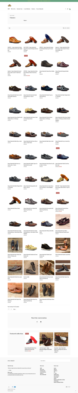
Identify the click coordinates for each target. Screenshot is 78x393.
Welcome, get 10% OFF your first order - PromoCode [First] (39, 0)
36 (68, 28)
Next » (14, 309)
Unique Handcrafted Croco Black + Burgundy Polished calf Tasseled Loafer (62, 231)
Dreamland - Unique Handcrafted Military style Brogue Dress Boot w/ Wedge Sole (60, 349)
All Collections (56, 381)
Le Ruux (14, 389)
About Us (55, 369)
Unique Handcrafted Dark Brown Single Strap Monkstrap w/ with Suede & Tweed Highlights (31, 232)
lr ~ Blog (55, 373)
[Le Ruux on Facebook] (66, 386)
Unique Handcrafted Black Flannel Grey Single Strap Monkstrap (30, 300)
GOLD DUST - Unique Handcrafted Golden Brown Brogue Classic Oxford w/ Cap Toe (62, 186)
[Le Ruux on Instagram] (69, 386)
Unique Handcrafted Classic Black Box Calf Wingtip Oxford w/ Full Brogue (15, 118)
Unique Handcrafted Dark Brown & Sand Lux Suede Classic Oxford (30, 118)
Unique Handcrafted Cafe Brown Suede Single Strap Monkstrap (46, 277)
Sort (9, 28)
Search (55, 368)
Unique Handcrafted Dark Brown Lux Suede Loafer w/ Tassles (14, 164)
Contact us (33, 9)
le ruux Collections (27, 9)
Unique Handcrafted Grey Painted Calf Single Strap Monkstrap (30, 209)
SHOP (9, 9)
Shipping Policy (56, 374)
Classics (55, 378)
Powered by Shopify (10, 390)
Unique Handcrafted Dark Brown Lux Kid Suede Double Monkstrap (15, 95)
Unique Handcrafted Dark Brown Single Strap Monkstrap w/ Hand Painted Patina (15, 231)
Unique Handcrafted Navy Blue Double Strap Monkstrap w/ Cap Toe (30, 95)
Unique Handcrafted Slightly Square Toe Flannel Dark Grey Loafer (30, 164)
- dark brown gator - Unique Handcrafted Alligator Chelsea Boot (46, 348)
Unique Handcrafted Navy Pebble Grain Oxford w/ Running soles (14, 255)
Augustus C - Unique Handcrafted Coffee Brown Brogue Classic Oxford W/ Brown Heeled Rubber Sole (62, 49)
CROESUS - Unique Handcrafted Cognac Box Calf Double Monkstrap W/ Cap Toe (46, 48)
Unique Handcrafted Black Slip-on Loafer (15, 141)
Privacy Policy (56, 377)
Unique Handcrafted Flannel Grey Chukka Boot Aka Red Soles (30, 348)
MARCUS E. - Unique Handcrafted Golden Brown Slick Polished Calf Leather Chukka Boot (15, 49)
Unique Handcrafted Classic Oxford (14, 208)
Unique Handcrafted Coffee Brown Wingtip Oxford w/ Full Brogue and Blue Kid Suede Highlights (62, 119)
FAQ (54, 372)
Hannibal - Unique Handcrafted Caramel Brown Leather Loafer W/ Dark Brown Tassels (14, 72)
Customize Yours (19, 9)
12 (65, 28)
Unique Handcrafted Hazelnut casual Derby (62, 254)
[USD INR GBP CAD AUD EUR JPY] (8, 387)
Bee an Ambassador (40, 9)
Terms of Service (56, 375)
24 (67, 28)
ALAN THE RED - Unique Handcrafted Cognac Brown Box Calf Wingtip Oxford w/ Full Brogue (31, 49)
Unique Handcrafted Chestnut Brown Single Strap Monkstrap (61, 209)
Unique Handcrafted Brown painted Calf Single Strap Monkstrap (46, 209)
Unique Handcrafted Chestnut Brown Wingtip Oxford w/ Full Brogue (46, 118)
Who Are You (13, 9)
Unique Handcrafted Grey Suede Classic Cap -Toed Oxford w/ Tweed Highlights (46, 186)
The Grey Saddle (26, 277)
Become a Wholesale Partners (58, 382)
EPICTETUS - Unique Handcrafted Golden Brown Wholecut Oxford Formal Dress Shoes (31, 72)
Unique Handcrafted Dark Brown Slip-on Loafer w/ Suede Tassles (30, 141)
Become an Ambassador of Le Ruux (59, 379)
